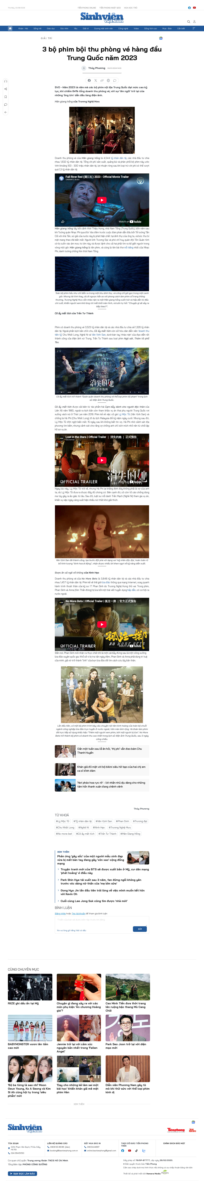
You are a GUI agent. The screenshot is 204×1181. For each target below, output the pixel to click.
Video (136, 28)
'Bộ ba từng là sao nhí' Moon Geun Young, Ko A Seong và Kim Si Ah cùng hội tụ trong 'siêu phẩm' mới (29, 1090)
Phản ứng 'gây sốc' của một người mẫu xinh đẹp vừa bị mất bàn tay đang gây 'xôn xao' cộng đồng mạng (90, 859)
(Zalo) (67, 1147)
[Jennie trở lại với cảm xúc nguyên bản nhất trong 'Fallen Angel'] (79, 1028)
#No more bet (64, 833)
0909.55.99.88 (57, 1147)
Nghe (5, 81)
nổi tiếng (128, 247)
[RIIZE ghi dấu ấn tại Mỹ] (30, 987)
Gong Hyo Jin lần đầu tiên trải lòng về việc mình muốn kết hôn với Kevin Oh (103, 892)
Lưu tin (5, 97)
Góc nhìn (64, 28)
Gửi (140, 929)
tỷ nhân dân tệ (118, 158)
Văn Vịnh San (98, 334)
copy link (102, 80)
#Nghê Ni (83, 827)
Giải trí (86, 28)
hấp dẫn (131, 589)
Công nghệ (123, 28)
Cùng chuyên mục (23, 969)
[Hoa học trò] (192, 1130)
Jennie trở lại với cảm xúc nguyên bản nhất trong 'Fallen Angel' (77, 1047)
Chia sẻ (5, 89)
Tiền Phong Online (87, 8)
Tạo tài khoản (78, 913)
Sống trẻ (37, 28)
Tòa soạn (13, 1143)
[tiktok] (138, 1150)
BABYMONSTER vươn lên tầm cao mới (28, 1045)
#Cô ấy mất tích (85, 833)
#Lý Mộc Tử (62, 821)
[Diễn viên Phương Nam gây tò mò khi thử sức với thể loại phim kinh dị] (128, 1068)
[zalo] (145, 1150)
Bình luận (5, 104)
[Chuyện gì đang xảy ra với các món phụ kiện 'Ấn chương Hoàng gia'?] (79, 987)
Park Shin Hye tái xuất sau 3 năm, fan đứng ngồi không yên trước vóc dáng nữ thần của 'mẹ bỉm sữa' (101, 881)
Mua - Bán (167, 28)
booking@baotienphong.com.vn (64, 1150)
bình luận (115, 80)
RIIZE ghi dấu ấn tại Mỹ (23, 1003)
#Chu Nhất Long (65, 827)
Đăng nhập (60, 913)
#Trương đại (140, 821)
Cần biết (181, 28)
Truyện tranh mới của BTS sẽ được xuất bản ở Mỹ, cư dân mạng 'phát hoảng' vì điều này (105, 871)
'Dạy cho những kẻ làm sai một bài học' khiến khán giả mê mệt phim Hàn (77, 1088)
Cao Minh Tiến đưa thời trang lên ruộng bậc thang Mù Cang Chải (126, 1007)
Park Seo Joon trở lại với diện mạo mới (126, 1045)
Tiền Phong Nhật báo (110, 8)
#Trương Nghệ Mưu (120, 827)
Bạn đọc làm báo (24, 1173)
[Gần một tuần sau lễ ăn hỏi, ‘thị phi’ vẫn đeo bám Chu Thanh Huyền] (65, 751)
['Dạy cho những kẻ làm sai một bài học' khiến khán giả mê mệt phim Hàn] (79, 1068)
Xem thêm (194, 28)
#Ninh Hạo (99, 827)
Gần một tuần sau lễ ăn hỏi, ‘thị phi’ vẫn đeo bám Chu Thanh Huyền (109, 750)
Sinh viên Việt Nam (25, 1128)
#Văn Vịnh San (104, 821)
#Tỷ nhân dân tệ (83, 821)
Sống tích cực (150, 28)
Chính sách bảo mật (174, 1143)
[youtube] (194, 8)
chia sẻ (89, 80)
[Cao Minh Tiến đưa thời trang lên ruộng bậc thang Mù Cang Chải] (128, 987)
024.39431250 (17, 1153)
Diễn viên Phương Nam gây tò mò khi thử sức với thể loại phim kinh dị (128, 1088)
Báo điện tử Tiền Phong (102, 17)
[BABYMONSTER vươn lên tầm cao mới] (30, 1028)
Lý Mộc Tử (124, 414)
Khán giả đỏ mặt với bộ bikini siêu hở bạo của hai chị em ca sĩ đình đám (111, 768)
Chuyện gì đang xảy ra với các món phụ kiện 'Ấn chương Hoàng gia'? (79, 1007)
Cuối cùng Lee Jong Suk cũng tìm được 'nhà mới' (94, 901)
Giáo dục (51, 28)
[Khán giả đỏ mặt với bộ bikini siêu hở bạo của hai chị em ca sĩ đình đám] (65, 769)
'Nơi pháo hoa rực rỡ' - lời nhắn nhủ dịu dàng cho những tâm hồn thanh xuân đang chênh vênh (111, 784)
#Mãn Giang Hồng (130, 833)
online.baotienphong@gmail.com (101, 1150)
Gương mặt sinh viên (103, 28)
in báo (108, 80)
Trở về (5, 112)
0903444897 (93, 1147)
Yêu (75, 28)
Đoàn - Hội (23, 28)
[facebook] (189, 8)
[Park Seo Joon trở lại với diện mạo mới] (128, 1028)
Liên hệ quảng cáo (57, 1143)
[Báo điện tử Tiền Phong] (176, 1130)
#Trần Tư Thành (107, 833)
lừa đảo (106, 582)
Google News (161, 38)
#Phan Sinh (122, 821)
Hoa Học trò (130, 8)
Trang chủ (10, 28)
